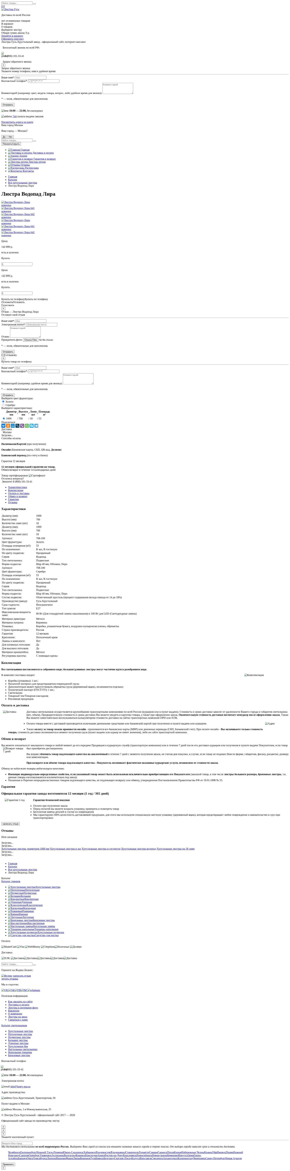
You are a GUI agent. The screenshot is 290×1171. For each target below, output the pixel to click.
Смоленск (157, 1158)
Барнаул (22, 1158)
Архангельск (170, 1158)
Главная (25, 149)
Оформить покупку (12, 38)
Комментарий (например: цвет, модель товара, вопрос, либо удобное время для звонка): (51, 93)
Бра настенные (36, 923)
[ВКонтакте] (3, 426)
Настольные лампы (44, 926)
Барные (23, 914)
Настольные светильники (22, 1049)
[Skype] (32, 426)
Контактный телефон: (14, 81)
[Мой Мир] (13, 426)
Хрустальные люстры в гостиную (101, 848)
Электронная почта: (13, 324)
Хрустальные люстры (48, 887)
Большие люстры (18, 1040)
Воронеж (85, 1158)
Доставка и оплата (43, 152)
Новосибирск (144, 1155)
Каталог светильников (14, 1025)
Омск (30, 1158)
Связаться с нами (18, 1019)
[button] (145, 258)
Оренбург (34, 1155)
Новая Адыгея (233, 1158)
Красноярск (129, 1155)
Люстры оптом (37, 161)
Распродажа (31, 167)
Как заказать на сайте (20, 1001)
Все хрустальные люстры (22, 182)
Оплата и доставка (18, 493)
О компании (15, 1013)
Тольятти (144, 1152)
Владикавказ (118, 1152)
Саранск (162, 1152)
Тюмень (58, 1152)
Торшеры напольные (46, 929)
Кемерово (172, 1155)
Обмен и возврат (17, 496)
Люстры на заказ (17, 1016)
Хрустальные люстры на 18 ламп (176, 848)
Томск (36, 1158)
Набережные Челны (192, 1152)
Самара (153, 1152)
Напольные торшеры (20, 1052)
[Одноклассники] (8, 426)
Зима (191, 1155)
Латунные (28, 917)
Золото (9, 401)
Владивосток (103, 1152)
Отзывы (25, 164)
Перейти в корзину (12, 35)
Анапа (101, 1155)
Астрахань (58, 1155)
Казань (208, 1152)
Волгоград (70, 1155)
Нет (10, 137)
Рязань (69, 1158)
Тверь (76, 1158)
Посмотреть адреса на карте (17, 122)
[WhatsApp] (27, 426)
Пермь (229, 1152)
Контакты (28, 170)
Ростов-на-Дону (114, 1155)
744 (15, 116)
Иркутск (183, 1155)
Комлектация (15, 490)
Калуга (135, 1158)
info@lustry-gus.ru (20, 1086)
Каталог (12, 179)
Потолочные (32, 890)
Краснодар (91, 1155)
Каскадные (29, 908)
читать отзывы (9, 978)
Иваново (61, 1158)
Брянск (99, 1158)
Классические (35, 905)
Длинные (26, 902)
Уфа (214, 1152)
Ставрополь (132, 1152)
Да (4, 137)
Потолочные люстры (20, 1034)
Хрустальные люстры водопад (138, 848)
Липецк (51, 1158)
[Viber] (22, 426)
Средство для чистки (47, 935)
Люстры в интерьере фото (23, 1007)
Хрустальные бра (18, 1046)
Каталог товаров (10, 881)
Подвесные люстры (19, 1037)
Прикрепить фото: (11, 339)
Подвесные (30, 893)
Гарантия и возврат (44, 158)
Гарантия (13, 499)
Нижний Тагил (45, 1152)
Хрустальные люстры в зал (65, 848)
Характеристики (17, 487)
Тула (92, 1158)
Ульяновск (46, 1155)
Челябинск (14, 1152)
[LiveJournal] (17, 426)
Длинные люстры (18, 1043)
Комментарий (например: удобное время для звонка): (31, 383)
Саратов (24, 1155)
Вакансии (13, 1010)
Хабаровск (89, 1152)
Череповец (199, 1158)
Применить (8, 1164)
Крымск (80, 1155)
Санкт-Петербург (215, 1158)
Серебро (10, 405)
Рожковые (28, 911)
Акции (23, 155)
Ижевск (221, 1152)
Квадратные (32, 899)
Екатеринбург (28, 1152)
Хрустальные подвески (50, 932)
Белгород (109, 1158)
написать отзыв (10, 824)
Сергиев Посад (122, 1158)
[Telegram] (36, 426)
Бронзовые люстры (44, 920)
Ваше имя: (8, 77)
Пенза (170, 1152)
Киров (177, 1152)
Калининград (185, 1158)
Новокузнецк (159, 1155)
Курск (43, 1158)
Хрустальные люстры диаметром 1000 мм (25, 848)
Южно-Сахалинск (73, 1152)
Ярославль (145, 1158)
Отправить (8, 105)
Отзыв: (5, 336)
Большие (26, 896)
